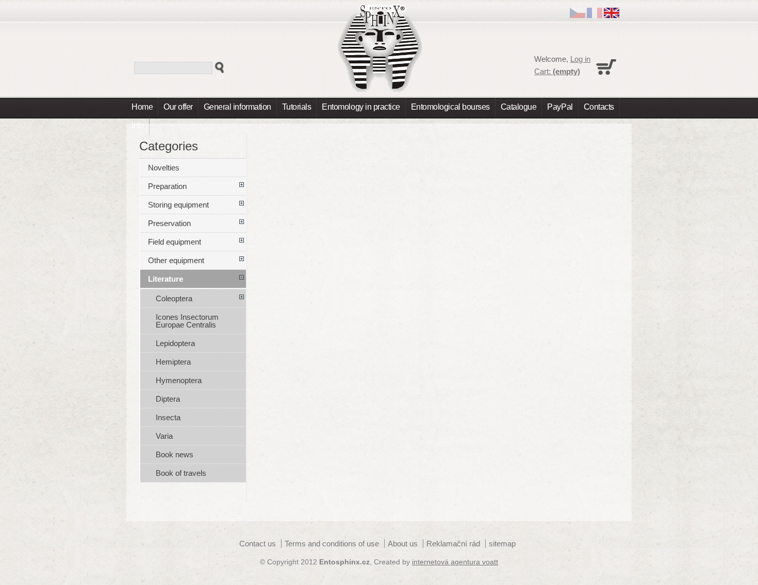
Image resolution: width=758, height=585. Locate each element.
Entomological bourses (450, 106)
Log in (580, 59)
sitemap (502, 543)
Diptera (168, 398)
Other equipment (176, 260)
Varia (164, 436)
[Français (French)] (594, 15)
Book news (174, 454)
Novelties (163, 167)
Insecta (168, 417)
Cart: (557, 71)
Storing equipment (178, 204)
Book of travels (181, 473)
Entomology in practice (361, 106)
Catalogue (519, 106)
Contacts (599, 106)
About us (403, 543)
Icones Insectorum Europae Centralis (187, 321)
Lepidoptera (175, 343)
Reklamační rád (453, 543)
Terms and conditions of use (332, 543)
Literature (165, 278)
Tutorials (296, 106)
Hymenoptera (179, 380)
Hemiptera (173, 361)
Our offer (178, 106)
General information (237, 106)
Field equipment (174, 241)
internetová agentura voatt (455, 562)
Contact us (257, 543)
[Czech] (577, 15)
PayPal (559, 106)
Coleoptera (174, 298)
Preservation (169, 223)
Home (142, 106)
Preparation (167, 186)
